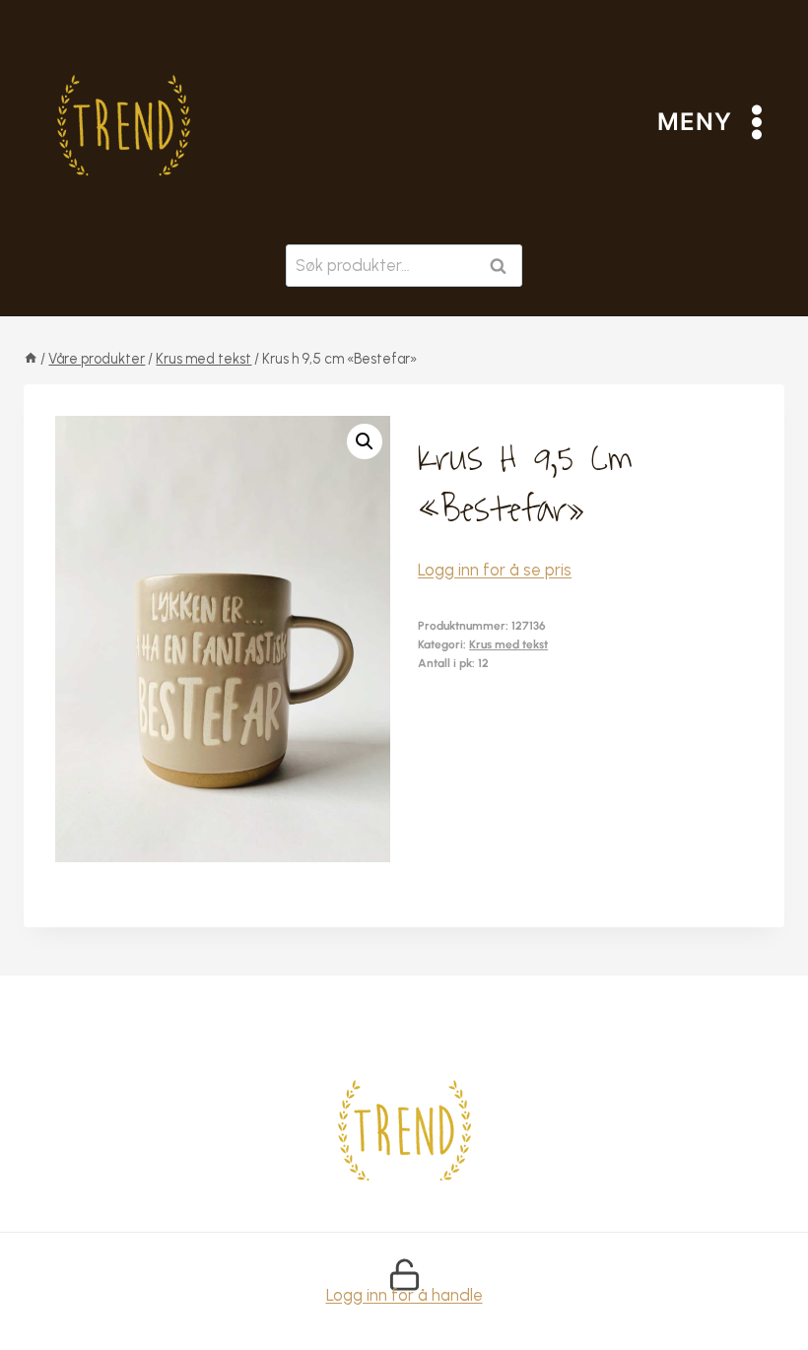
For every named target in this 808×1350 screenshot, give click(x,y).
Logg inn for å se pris (495, 569)
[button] (364, 441)
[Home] (30, 359)
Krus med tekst (508, 644)
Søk (502, 265)
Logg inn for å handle (404, 1295)
